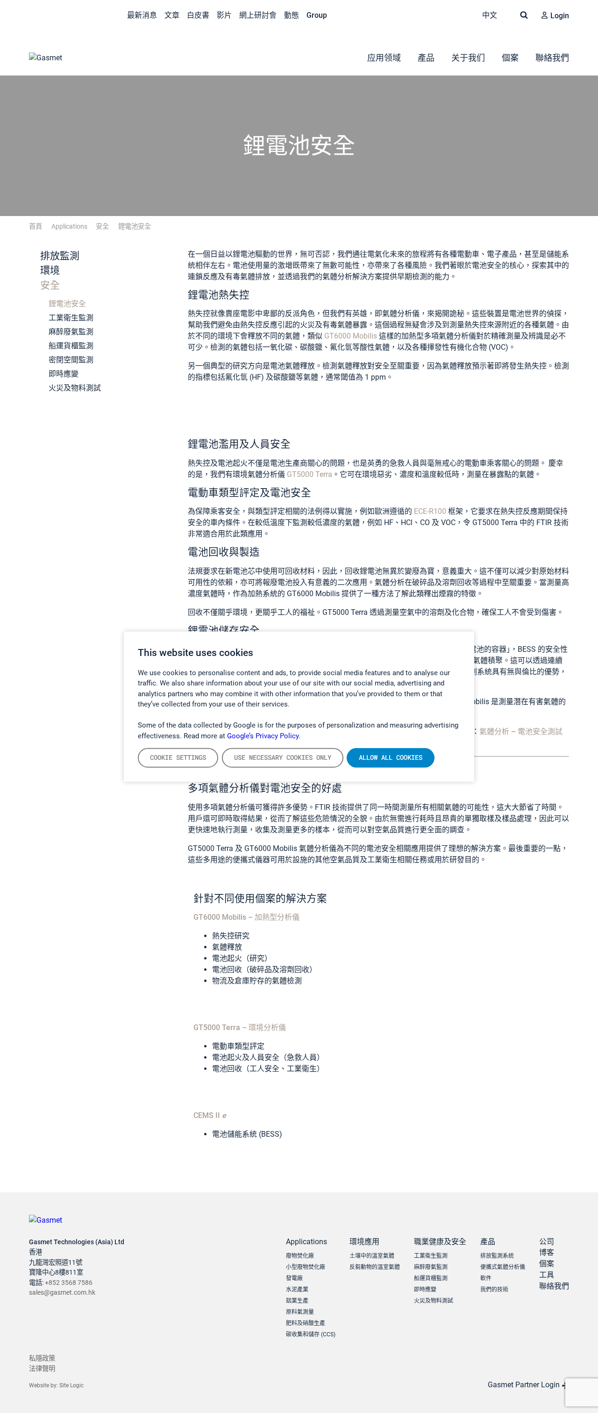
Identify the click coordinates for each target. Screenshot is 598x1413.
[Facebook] (93, 14)
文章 (171, 15)
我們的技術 (494, 1289)
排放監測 (58, 255)
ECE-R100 (430, 511)
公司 (546, 1241)
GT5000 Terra (309, 474)
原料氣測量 (300, 1312)
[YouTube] (73, 14)
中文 (490, 15)
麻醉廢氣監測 (71, 331)
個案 (510, 58)
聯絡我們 (552, 58)
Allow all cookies (390, 757)
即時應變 (63, 373)
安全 (49, 285)
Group (316, 15)
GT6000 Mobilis (350, 336)
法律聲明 (42, 1369)
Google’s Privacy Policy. (263, 735)
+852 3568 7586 (69, 1283)
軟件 (485, 1278)
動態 (291, 15)
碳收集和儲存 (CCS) (310, 1334)
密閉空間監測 (71, 359)
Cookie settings (178, 757)
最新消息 (142, 15)
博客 (546, 1252)
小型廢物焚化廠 (305, 1267)
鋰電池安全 (67, 303)
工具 (546, 1274)
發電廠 (294, 1278)
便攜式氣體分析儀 (502, 1267)
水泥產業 (297, 1289)
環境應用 (364, 1241)
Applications (306, 1241)
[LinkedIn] (54, 14)
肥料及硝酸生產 (305, 1323)
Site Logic (71, 1385)
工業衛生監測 (71, 317)
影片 (224, 15)
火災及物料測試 (75, 387)
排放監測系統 (497, 1256)
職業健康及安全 (440, 1241)
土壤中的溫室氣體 (371, 1256)
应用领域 (384, 58)
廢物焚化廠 (300, 1256)
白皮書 (198, 15)
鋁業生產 (297, 1301)
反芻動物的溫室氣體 (374, 1267)
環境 (49, 270)
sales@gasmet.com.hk (62, 1293)
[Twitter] (34, 14)
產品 (426, 58)
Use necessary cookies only (282, 757)
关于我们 (468, 58)
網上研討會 (258, 15)
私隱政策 (42, 1359)
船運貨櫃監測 (71, 345)
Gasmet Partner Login (525, 1384)
